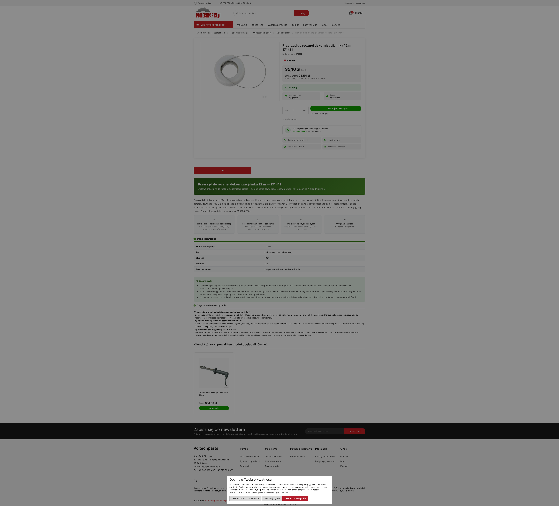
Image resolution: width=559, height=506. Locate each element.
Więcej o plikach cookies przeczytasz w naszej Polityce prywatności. (260, 492)
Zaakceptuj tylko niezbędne (245, 498)
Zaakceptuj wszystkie (295, 498)
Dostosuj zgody (272, 498)
